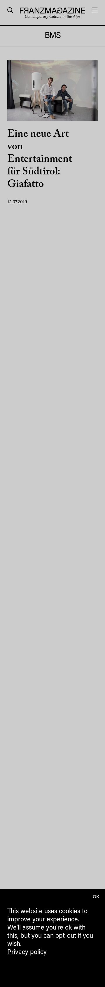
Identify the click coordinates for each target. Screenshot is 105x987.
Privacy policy (27, 952)
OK (96, 897)
